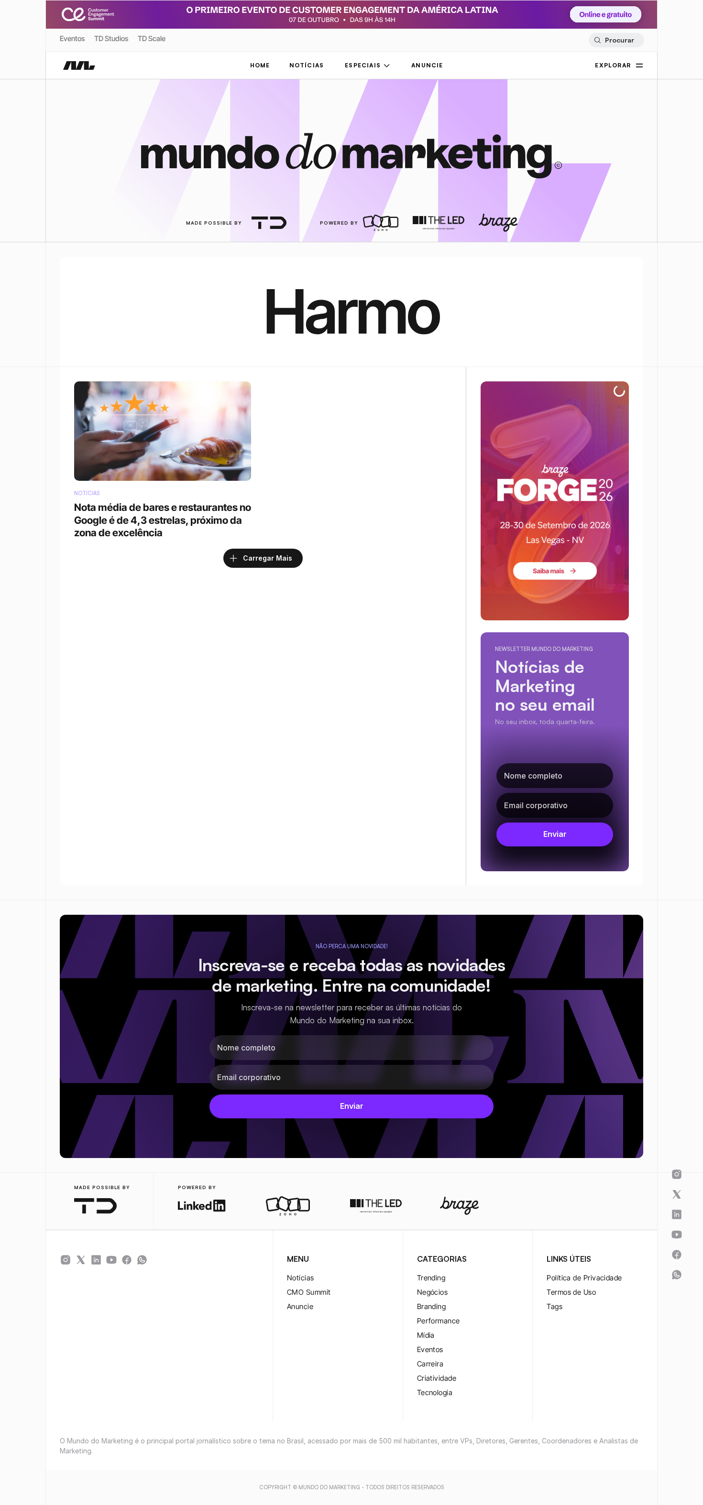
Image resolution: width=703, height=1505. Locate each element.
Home (260, 65)
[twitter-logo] (81, 1260)
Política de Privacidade (584, 1277)
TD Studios (111, 38)
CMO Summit (309, 1292)
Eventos (72, 38)
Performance (438, 1320)
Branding (431, 1306)
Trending (431, 1277)
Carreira (430, 1363)
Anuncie (300, 1306)
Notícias (300, 1277)
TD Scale (151, 38)
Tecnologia (435, 1392)
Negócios (432, 1292)
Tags (554, 1306)
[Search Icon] (616, 40)
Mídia (426, 1335)
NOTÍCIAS (306, 65)
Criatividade (436, 1378)
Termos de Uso (571, 1292)
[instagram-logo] (65, 1260)
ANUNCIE (427, 65)
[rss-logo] (126, 1260)
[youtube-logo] (111, 1260)
